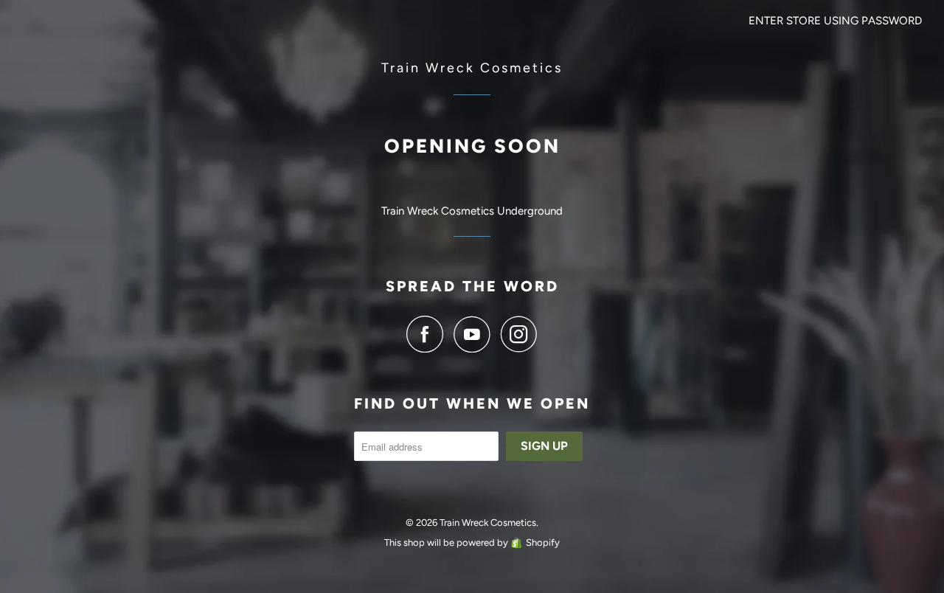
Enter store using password (835, 20)
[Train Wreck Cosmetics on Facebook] (428, 334)
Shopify (543, 542)
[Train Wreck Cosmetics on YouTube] (476, 334)
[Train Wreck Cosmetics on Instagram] (519, 334)
